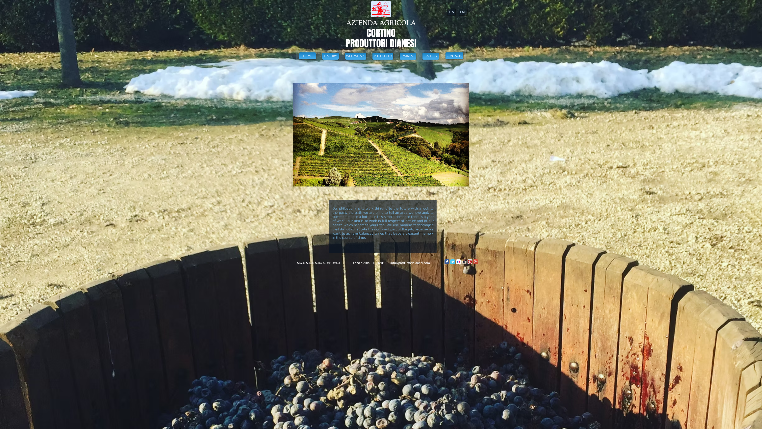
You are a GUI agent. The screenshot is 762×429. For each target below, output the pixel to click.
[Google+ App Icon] (475, 261)
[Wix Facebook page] (446, 261)
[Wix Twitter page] (452, 261)
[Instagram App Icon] (464, 261)
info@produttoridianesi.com (410, 263)
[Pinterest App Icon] (470, 261)
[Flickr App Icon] (458, 261)
